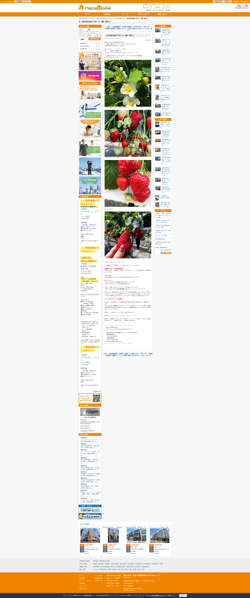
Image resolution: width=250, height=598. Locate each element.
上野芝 (134, 569)
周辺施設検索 (99, 578)
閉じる (183, 595)
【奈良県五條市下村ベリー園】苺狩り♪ (120, 35)
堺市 (143, 569)
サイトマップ (83, 586)
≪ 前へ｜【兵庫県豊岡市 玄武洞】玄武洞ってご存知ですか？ (124, 26)
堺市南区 (102, 561)
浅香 (139, 569)
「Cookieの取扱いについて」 (157, 595)
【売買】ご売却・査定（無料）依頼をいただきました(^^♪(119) (163, 215)
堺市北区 (113, 549)
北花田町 (118, 549)
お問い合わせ (99, 580)
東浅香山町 (123, 564)
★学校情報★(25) (160, 239)
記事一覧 (146, 26)
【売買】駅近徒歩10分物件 (113, 575)
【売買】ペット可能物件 (113, 578)
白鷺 (130, 569)
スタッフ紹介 (99, 575)
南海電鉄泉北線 (120, 566)
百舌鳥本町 (155, 564)
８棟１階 (85, 269)
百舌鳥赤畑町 (115, 564)
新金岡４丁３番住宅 (88, 266)
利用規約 (82, 583)
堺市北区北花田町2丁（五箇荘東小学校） (114, 527)
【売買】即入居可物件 (112, 580)
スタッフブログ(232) (161, 235)
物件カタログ (83, 588)
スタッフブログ (115, 38)
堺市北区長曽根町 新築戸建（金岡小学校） (138, 527)
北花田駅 (110, 551)
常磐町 (161, 564)
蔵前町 (164, 549)
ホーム (81, 575)
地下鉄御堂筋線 (105, 566)
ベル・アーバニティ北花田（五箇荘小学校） (162, 527)
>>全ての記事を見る (165, 250)
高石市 (90, 549)
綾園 (93, 549)
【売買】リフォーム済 (112, 586)
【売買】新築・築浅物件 (113, 583)
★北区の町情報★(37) (161, 247)
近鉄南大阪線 (130, 566)
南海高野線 (96, 566)
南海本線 (137, 566)
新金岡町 (100, 564)
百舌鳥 (126, 569)
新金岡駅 (133, 551)
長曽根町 (141, 549)
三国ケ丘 (119, 569)
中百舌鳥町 (138, 564)
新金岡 (114, 569)
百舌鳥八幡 (103, 569)
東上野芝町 (131, 564)
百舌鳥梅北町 (146, 564)
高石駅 (86, 551)
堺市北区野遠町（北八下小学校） (90, 486)
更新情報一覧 (97, 391)
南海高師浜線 (145, 566)
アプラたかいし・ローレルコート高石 (90, 527)
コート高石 (85, 216)
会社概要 (82, 578)
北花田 (109, 569)
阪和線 (113, 566)
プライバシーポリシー (86, 580)
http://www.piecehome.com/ (124, 329)
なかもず (95, 569)
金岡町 (95, 564)
